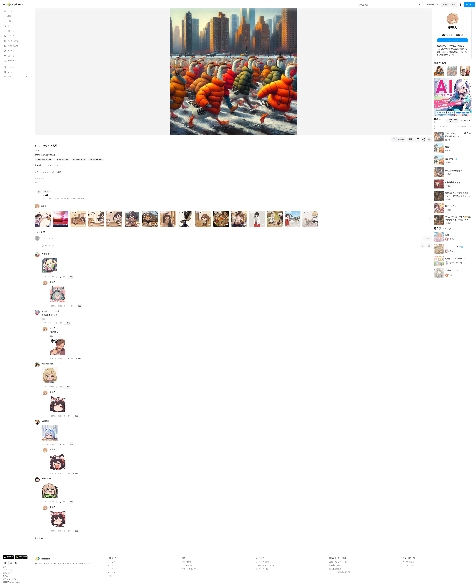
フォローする (453, 40)
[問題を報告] (64, 276)
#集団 (59, 172)
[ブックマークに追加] (417, 139)
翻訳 (36, 182)
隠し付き (48, 246)
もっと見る (464, 121)
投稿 (453, 4)
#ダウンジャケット (42, 172)
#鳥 (53, 172)
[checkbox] (43, 246)
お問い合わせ (7, 573)
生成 (445, 4)
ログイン (469, 4)
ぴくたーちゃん (8, 570)
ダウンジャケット (51, 165)
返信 (71, 277)
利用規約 (6, 576)
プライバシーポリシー (10, 579)
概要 (4, 567)
